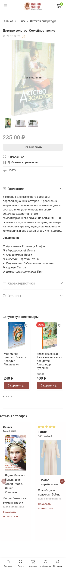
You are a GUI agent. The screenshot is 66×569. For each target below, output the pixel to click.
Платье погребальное (49, 482)
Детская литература (43, 21)
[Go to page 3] (8, 396)
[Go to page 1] (3, 396)
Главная (8, 21)
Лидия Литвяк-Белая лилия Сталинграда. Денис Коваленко (14, 484)
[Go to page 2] (6, 396)
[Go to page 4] (11, 396)
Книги (22, 21)
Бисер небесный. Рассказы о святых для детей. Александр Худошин (49, 361)
